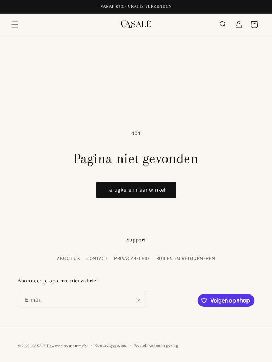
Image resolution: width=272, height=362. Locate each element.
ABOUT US (68, 258)
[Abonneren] (137, 300)
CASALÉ (39, 345)
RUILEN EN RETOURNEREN (185, 258)
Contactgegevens (111, 345)
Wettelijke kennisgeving (156, 345)
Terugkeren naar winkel (136, 189)
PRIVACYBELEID (131, 258)
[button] (15, 24)
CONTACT (96, 258)
